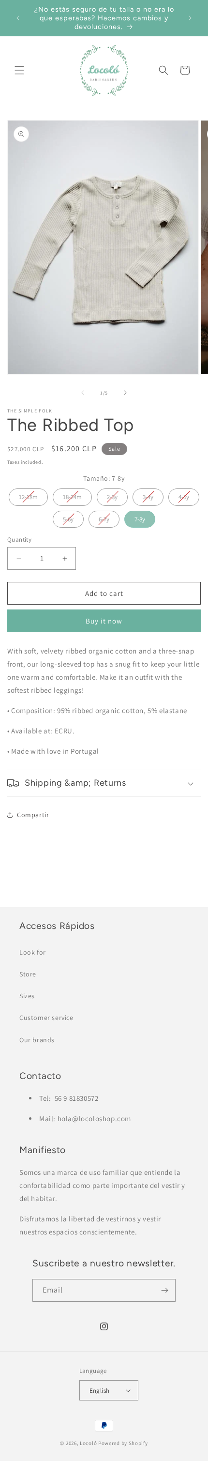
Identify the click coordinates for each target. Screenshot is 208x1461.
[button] (19, 70)
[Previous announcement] (18, 18)
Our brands (37, 1039)
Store (27, 974)
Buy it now (104, 620)
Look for (32, 952)
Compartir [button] (33, 814)
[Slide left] (82, 392)
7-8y (140, 517)
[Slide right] (125, 392)
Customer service (46, 1017)
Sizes (27, 995)
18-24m (72, 494)
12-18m (28, 494)
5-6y (68, 517)
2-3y (112, 494)
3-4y (148, 494)
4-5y (184, 494)
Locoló (88, 1443)
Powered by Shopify (123, 1443)
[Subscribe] (164, 1290)
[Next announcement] (190, 18)
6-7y (104, 517)
